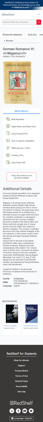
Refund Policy (21, 381)
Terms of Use (21, 376)
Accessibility (21, 386)
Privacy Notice (21, 371)
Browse (9, 41)
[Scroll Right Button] (40, 319)
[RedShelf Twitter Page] (31, 412)
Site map (21, 391)
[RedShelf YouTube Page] (24, 412)
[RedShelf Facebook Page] (18, 412)
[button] (21, 119)
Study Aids (32, 34)
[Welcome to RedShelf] (8, 14)
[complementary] (21, 315)
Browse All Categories (12, 34)
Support (21, 365)
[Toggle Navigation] (38, 14)
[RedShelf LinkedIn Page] (11, 412)
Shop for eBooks (21, 360)
